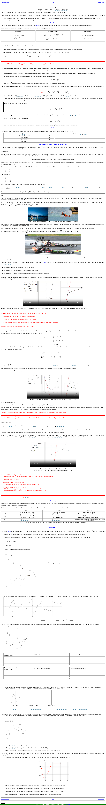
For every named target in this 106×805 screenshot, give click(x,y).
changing (14, 432)
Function (24, 133)
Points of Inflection (6, 422)
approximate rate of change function (77, 534)
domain (100, 68)
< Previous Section (5, 2)
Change (57, 10)
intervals (37, 563)
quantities (18, 187)
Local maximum (56, 520)
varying (43, 187)
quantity (11, 154)
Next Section (101, 2)
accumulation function (57, 531)
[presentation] (25, 12)
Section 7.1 (44, 262)
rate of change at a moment (58, 330)
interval (29, 18)
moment (23, 15)
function (9, 12)
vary (54, 412)
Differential (51, 31)
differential (13, 86)
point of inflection (59, 426)
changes (39, 273)
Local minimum (24, 520)
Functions (64, 10)
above (9, 531)
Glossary (68, 804)
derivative (87, 56)
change (19, 12)
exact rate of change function (95, 98)
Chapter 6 (37, 25)
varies (65, 159)
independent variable (85, 537)
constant (101, 154)
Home (53, 2)
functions (27, 25)
